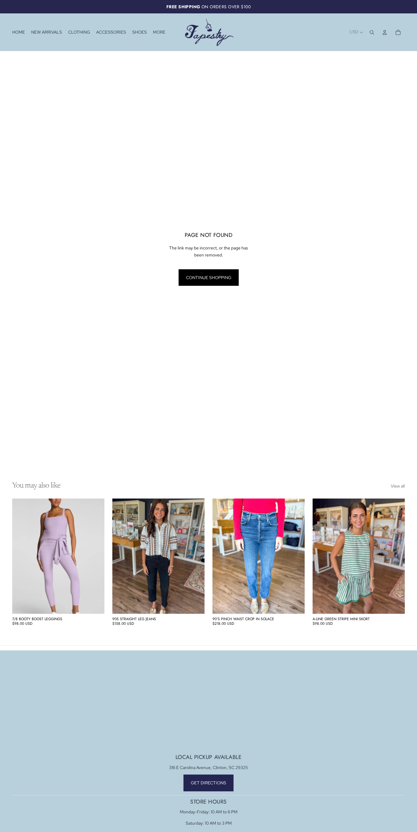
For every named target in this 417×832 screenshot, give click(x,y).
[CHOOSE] (94, 604)
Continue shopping (208, 277)
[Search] (372, 32)
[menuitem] (159, 32)
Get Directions (208, 783)
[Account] (384, 32)
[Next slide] (95, 556)
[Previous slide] (21, 556)
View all (398, 486)
